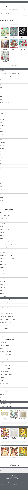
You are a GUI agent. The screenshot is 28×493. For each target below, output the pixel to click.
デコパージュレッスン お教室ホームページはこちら (6, 406)
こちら (15, 482)
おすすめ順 (12, 22)
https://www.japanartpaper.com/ (12, 465)
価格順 (14, 22)
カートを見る (15, 484)
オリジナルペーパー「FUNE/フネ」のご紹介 (5, 403)
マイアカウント (1, 484)
